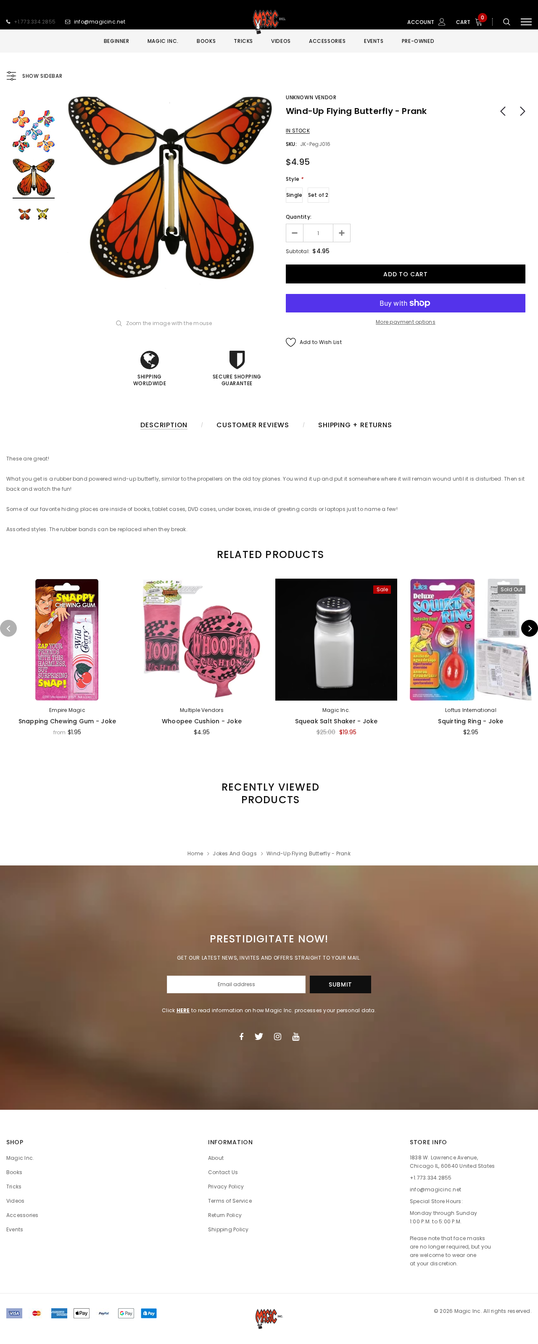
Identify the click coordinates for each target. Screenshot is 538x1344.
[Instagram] (277, 1036)
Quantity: (298, 216)
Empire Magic (67, 710)
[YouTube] (295, 1036)
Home (195, 853)
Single (294, 194)
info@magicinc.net (99, 21)
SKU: (291, 144)
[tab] (269, 554)
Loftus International (470, 710)
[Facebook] (241, 1036)
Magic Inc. (336, 710)
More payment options (405, 321)
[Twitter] (258, 1036)
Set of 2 (318, 194)
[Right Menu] (526, 22)
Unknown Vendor (311, 97)
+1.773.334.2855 (35, 21)
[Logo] (269, 21)
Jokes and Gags (234, 853)
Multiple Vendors (202, 710)
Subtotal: (298, 251)
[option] (170, 192)
